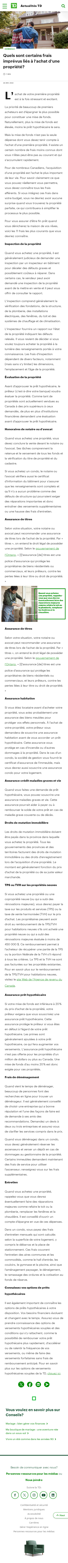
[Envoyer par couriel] (47, 1384)
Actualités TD (31, 6)
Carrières (34, 1522)
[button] (5, 6)
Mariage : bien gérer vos (26, 1423)
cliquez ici (53, 1373)
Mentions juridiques (34, 1509)
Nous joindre (34, 1480)
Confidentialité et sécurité (34, 1505)
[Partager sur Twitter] (21, 1384)
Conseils (10, 49)
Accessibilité (34, 1513)
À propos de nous (34, 1518)
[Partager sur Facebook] (29, 1384)
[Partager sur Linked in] (38, 1384)
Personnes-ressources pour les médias (32, 1473)
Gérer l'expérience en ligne (34, 1527)
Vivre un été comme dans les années (30, 1438)
